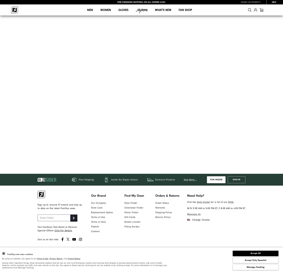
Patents (95, 226)
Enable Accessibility (251, 2)
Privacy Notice (56, 259)
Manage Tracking (256, 267)
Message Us (194, 214)
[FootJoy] (14, 10)
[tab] (262, 10)
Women (105, 10)
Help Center (203, 202)
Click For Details (63, 230)
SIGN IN (236, 180)
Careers (95, 231)
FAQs (231, 202)
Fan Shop (185, 10)
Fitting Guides (131, 226)
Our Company (98, 203)
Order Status (162, 203)
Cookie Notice (74, 259)
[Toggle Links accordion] (102, 196)
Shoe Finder (130, 203)
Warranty (160, 207)
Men (90, 10)
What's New (163, 10)
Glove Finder (131, 212)
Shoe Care (96, 207)
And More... (190, 179)
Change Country (201, 220)
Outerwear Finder (133, 207)
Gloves (123, 10)
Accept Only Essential (255, 260)
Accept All (256, 253)
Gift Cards (129, 217)
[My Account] (255, 10)
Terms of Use (42, 259)
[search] (250, 10)
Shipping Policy (163, 212)
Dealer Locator (132, 222)
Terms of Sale (98, 222)
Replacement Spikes (102, 212)
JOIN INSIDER (216, 180)
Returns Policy (163, 217)
